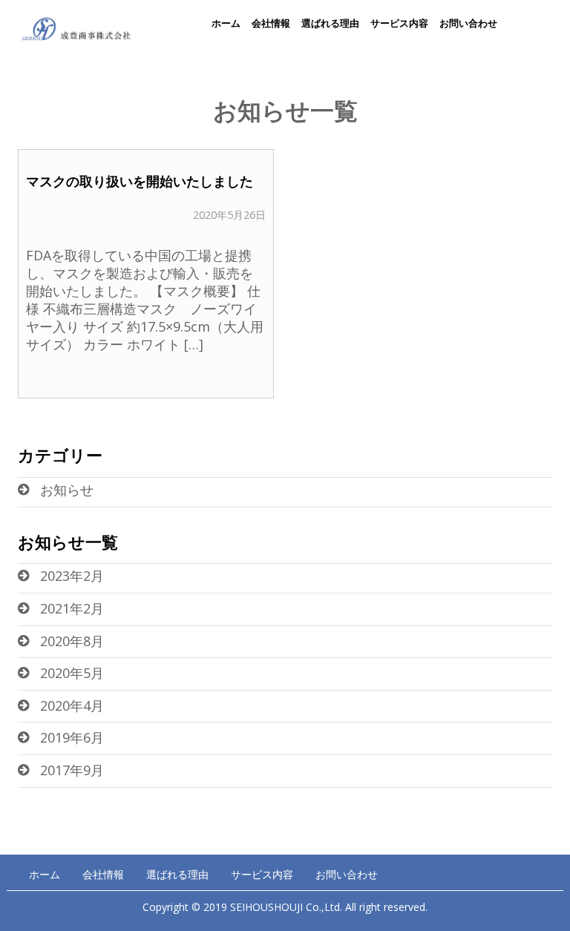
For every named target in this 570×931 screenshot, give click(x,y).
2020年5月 (72, 673)
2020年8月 (72, 641)
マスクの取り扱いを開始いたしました (139, 181)
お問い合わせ (468, 23)
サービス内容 (399, 23)
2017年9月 (72, 770)
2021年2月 (72, 608)
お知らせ (67, 490)
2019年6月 (72, 737)
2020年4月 (72, 705)
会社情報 (271, 23)
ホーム (226, 23)
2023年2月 (72, 576)
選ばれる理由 (330, 23)
